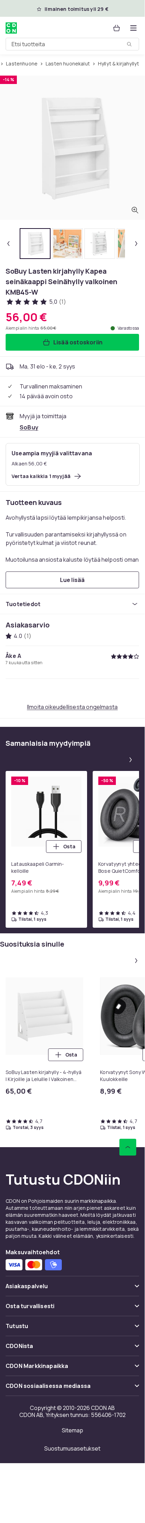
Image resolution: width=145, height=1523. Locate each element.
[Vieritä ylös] (127, 1147)
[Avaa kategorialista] (133, 28)
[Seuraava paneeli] (130, 759)
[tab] (35, 243)
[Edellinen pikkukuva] (8, 243)
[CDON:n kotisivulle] (11, 28)
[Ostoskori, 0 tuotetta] (116, 28)
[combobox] (72, 44)
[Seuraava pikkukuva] (136, 243)
